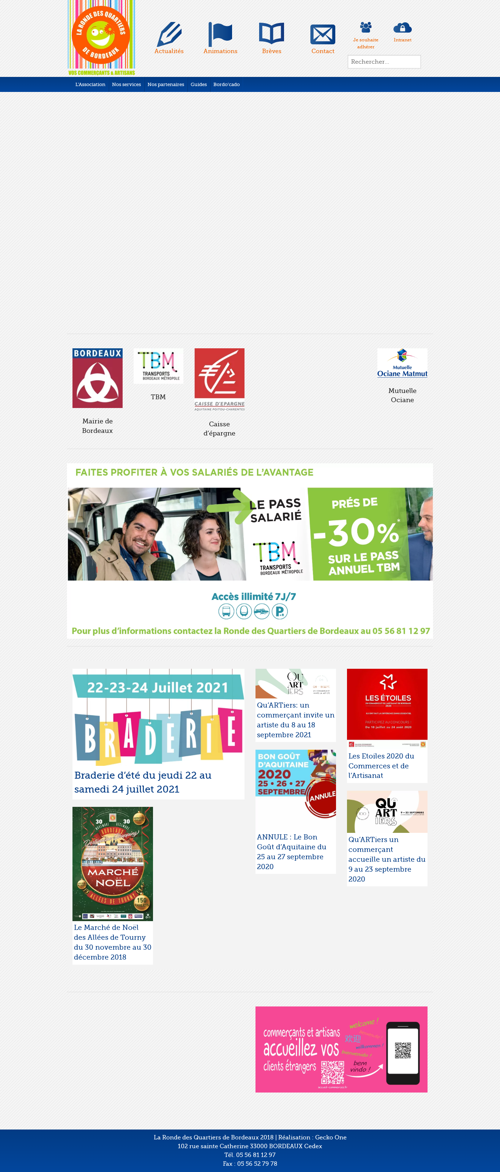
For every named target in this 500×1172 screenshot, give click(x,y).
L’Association (90, 84)
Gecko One (331, 918)
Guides (199, 84)
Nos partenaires (166, 84)
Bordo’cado (226, 84)
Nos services (126, 84)
